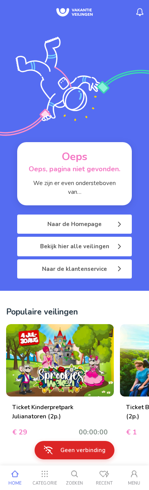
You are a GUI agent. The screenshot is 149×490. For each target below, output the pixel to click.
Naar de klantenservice (74, 269)
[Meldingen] (140, 12)
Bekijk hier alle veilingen (74, 246)
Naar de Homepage (74, 224)
